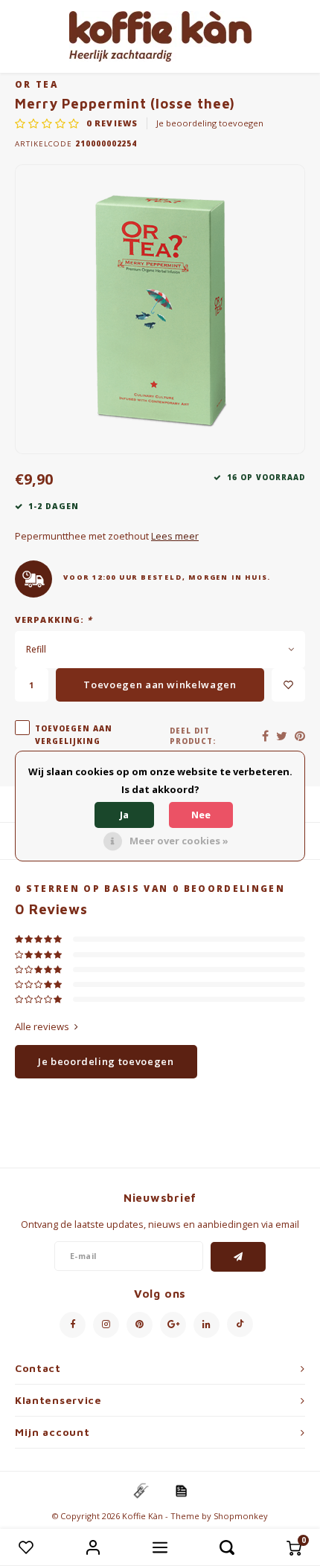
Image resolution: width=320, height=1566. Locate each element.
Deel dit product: (193, 736)
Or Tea (36, 84)
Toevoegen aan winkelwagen (159, 684)
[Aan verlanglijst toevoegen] (288, 685)
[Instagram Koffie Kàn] (106, 1325)
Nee (201, 814)
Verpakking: (53, 619)
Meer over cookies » (178, 840)
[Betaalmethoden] (140, 1489)
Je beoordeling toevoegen (209, 123)
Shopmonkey (241, 1515)
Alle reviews (42, 1026)
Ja (124, 814)
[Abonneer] (238, 1257)
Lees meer (175, 536)
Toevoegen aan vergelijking (73, 734)
